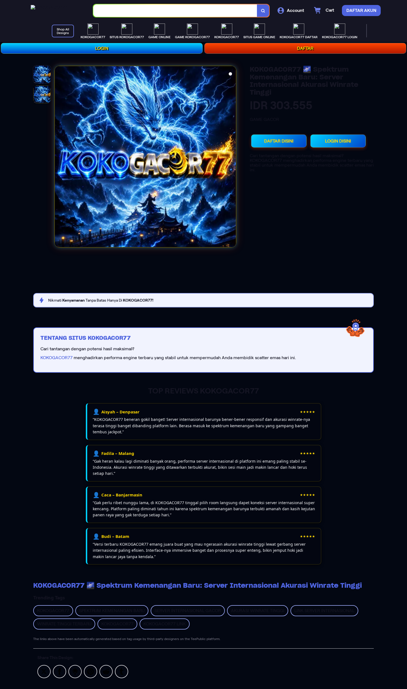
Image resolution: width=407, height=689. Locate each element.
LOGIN (101, 48)
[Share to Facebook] (59, 671)
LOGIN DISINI (338, 141)
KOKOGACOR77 (56, 357)
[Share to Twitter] (44, 671)
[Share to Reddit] (106, 671)
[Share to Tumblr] (121, 671)
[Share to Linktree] (75, 671)
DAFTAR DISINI (278, 141)
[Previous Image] (59, 157)
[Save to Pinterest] (90, 671)
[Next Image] (231, 157)
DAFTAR (305, 48)
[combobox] (175, 10)
